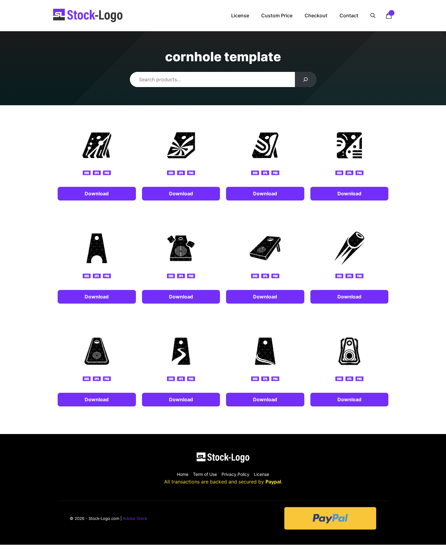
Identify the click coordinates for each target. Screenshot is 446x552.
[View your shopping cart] (388, 15)
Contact (349, 15)
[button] (372, 15)
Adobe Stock (135, 518)
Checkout (316, 15)
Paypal (273, 482)
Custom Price (276, 15)
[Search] (305, 79)
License (240, 15)
